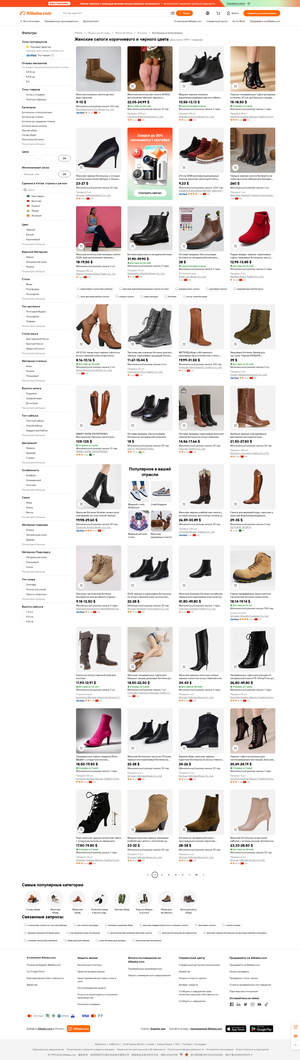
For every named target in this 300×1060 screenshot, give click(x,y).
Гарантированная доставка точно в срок (96, 980)
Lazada (150, 1044)
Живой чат (184, 971)
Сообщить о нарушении (192, 1001)
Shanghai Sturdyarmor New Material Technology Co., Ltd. (98, 608)
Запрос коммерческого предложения (149, 975)
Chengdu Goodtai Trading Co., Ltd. (197, 608)
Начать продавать (239, 971)
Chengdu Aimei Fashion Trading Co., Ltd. (200, 367)
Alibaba (78, 32)
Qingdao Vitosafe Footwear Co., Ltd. (249, 616)
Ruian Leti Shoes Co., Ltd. (192, 276)
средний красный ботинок (250, 289)
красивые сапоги (218, 289)
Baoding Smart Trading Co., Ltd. (247, 276)
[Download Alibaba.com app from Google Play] (261, 1028)
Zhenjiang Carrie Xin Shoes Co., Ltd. (95, 109)
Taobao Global (164, 1044)
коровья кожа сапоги (189, 289)
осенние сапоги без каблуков (42, 940)
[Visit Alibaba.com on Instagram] (252, 1004)
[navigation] (46, 454)
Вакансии (32, 984)
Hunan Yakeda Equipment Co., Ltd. (248, 374)
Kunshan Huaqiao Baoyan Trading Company (252, 116)
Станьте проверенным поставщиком (250, 984)
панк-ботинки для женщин (112, 940)
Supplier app (158, 1028)
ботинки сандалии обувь (120, 925)
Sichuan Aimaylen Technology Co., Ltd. (148, 608)
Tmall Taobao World (133, 1044)
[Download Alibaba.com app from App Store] (236, 1028)
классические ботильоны (148, 940)
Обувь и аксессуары (99, 32)
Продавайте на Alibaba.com (245, 965)
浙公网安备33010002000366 (206, 1054)
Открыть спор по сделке (192, 978)
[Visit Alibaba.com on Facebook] (232, 1004)
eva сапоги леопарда (87, 925)
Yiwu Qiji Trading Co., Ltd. (192, 448)
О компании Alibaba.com (41, 957)
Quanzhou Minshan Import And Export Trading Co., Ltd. (98, 697)
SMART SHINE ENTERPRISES (91, 451)
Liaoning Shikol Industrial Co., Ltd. (145, 116)
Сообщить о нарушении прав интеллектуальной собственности (198, 993)
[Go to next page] (203, 875)
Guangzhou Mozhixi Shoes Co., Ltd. (146, 273)
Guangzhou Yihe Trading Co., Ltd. (145, 371)
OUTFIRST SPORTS (240, 527)
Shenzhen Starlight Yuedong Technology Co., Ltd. (252, 195)
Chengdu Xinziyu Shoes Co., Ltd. (93, 527)
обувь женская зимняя (78, 940)
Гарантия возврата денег (91, 971)
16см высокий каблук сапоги (94, 296)
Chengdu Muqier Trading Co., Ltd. (197, 531)
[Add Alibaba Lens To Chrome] (78, 1028)
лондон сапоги (126, 296)
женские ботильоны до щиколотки (179, 933)
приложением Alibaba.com (206, 1028)
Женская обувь (123, 32)
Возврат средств (188, 984)
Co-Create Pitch (35, 971)
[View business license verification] (181, 1055)
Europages (200, 1044)
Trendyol (187, 1044)
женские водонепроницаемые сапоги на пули (146, 289)
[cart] (219, 13)
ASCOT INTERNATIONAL (140, 448)
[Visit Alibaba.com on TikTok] (266, 1004)
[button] (172, 13)
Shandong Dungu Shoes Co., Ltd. (196, 116)
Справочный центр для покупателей (199, 965)
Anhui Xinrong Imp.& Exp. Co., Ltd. (94, 370)
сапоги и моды (233, 925)
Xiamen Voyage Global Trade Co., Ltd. (96, 273)
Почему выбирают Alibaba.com (44, 965)
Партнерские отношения (244, 991)
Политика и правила (88, 1004)
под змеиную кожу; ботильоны (85, 933)
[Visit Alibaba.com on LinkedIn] (238, 1004)
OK (64, 158)
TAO (177, 1044)
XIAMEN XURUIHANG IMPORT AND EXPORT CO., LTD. (201, 190)
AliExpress (100, 1044)
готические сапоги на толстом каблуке (47, 925)
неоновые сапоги (207, 925)
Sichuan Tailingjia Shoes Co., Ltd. (93, 195)
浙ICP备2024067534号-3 (238, 1054)
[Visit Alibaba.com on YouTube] (259, 1004)
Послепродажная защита (91, 987)
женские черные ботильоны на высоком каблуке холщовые (236, 933)
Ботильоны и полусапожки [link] (167, 32)
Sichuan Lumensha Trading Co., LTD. (249, 453)
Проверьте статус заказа (244, 978)
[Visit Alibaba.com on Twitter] (245, 1004)
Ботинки (142, 32)
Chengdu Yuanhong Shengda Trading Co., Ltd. (150, 692)
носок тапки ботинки (196, 296)
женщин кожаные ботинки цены (44, 933)
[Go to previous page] (148, 875)
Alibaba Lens (45, 1028)
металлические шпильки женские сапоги (131, 933)
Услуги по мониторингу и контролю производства (97, 996)
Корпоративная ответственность (45, 978)
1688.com (114, 1044)
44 (196, 875)
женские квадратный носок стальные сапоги (165, 925)
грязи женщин (151, 296)
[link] (295, 1026)
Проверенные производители (145, 968)
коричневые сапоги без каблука (96, 289)
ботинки (172, 296)
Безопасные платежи (89, 965)
